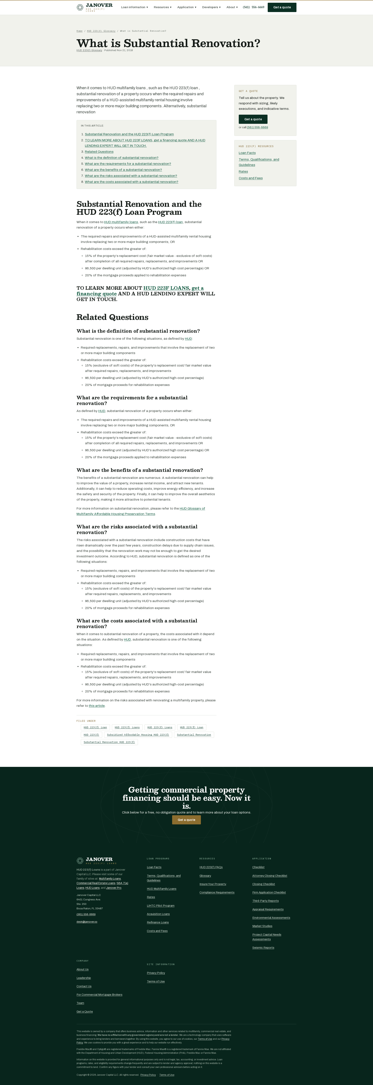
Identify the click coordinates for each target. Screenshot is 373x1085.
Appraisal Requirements (268, 909)
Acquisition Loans (158, 914)
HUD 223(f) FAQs (211, 867)
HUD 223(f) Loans (127, 727)
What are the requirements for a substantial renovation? (128, 164)
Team (80, 1003)
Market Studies (262, 926)
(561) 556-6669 (253, 7)
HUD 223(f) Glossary (101, 30)
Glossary (205, 875)
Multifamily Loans (110, 878)
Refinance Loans (158, 922)
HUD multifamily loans (121, 222)
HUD (188, 338)
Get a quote (282, 7)
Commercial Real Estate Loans (96, 883)
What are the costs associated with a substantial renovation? (131, 182)
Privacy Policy (156, 972)
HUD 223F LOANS (166, 288)
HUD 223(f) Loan (95, 727)
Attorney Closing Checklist (269, 875)
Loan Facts (247, 153)
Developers (211, 7)
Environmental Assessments (271, 917)
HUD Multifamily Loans (161, 888)
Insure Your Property (213, 884)
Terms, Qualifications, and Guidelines (164, 878)
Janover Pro (113, 887)
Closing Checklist (263, 884)
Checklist (258, 867)
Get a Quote (85, 1011)
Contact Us (84, 986)
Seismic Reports (263, 947)
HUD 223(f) (91, 734)
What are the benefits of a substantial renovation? (123, 170)
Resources (163, 7)
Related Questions (99, 152)
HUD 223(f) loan (170, 222)
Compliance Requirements (217, 892)
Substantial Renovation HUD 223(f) (109, 742)
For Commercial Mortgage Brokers (99, 994)
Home (80, 30)
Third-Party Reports (265, 900)
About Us (83, 969)
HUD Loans (92, 887)
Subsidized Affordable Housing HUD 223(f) (138, 734)
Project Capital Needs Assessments (266, 937)
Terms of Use (156, 981)
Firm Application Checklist (269, 892)
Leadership (84, 977)
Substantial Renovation (194, 734)
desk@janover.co (87, 921)
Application (186, 7)
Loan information (134, 7)
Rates (243, 171)
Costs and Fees (251, 178)
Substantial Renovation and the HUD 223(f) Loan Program (129, 134)
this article (97, 706)
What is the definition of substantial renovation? (122, 158)
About (232, 7)
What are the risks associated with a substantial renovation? (131, 176)
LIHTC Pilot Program (160, 905)
